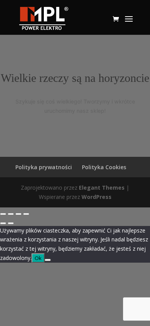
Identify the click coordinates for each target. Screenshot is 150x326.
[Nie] (48, 260)
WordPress (97, 196)
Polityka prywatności (43, 167)
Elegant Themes (102, 187)
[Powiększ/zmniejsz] (3, 214)
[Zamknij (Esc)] (26, 214)
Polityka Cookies (104, 167)
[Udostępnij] (18, 214)
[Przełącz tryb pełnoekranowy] (11, 214)
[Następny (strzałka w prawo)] (11, 223)
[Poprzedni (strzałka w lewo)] (3, 223)
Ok (38, 258)
